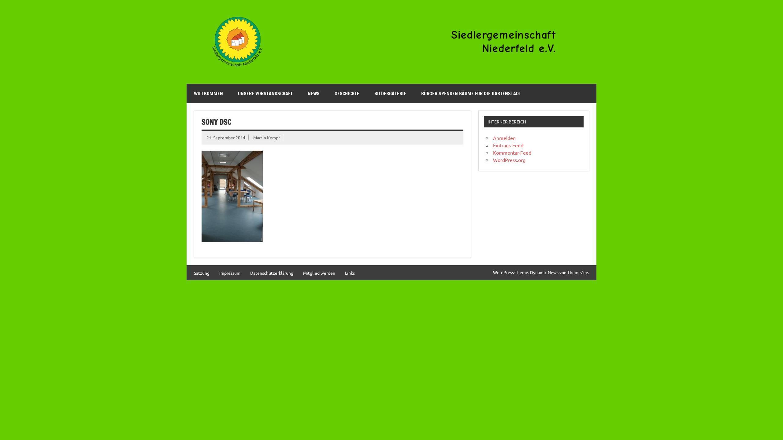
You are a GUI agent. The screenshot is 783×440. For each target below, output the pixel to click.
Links (350, 273)
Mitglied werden (319, 273)
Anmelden (504, 138)
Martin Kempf (266, 137)
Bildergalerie (390, 93)
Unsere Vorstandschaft (265, 93)
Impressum (229, 273)
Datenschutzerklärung (271, 273)
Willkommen (208, 93)
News (314, 93)
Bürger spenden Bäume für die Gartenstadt (471, 93)
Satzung (202, 273)
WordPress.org (509, 160)
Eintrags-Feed (508, 145)
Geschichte (347, 93)
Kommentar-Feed (512, 152)
